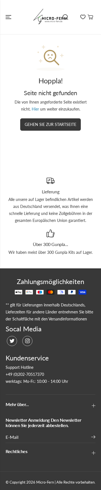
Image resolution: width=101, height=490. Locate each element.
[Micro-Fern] (50, 17)
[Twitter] (12, 341)
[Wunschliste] (83, 17)
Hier (35, 109)
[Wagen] (90, 17)
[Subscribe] (93, 437)
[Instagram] (27, 341)
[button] (9, 17)
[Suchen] (65, 17)
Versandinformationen (68, 318)
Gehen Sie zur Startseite (50, 124)
